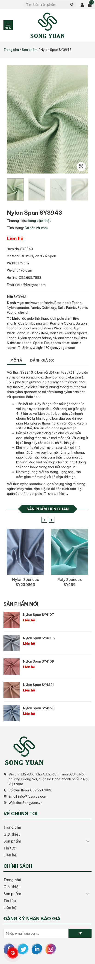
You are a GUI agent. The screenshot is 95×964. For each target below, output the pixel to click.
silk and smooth (65, 338)
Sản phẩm (30, 50)
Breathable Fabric (68, 303)
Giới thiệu (12, 834)
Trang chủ (11, 50)
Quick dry (49, 308)
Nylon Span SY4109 (38, 661)
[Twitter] (23, 949)
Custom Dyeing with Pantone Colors (46, 323)
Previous (44, 519)
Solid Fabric (67, 308)
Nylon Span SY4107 (38, 615)
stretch (23, 312)
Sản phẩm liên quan (48, 509)
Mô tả (16, 360)
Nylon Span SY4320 (39, 708)
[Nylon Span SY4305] (11, 643)
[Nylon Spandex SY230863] (25, 552)
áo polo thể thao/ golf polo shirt (46, 318)
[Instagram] (50, 949)
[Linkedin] (37, 949)
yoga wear (67, 348)
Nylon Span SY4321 (38, 685)
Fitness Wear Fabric (57, 328)
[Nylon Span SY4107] (11, 620)
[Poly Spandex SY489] (69, 552)
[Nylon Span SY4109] (11, 666)
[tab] (16, 361)
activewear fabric (39, 303)
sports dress (60, 343)
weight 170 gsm (45, 348)
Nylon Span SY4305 (39, 638)
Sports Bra (41, 343)
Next (51, 519)
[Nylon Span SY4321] (11, 690)
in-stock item (37, 333)
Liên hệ (9, 855)
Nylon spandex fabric (23, 308)
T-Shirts (24, 348)
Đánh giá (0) (42, 360)
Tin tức (9, 848)
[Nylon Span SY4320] (11, 713)
